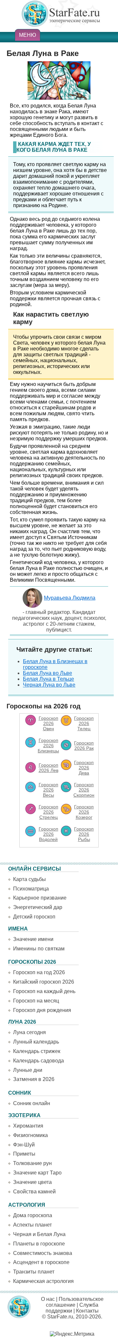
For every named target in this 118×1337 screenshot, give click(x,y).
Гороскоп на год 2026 (39, 972)
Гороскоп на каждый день (44, 991)
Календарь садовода (38, 1060)
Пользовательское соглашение (75, 1302)
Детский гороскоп (34, 916)
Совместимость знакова (42, 1253)
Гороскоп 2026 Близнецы (48, 745)
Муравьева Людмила (69, 598)
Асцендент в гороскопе (41, 1262)
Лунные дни (27, 1070)
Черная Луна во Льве (49, 685)
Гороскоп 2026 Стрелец (48, 812)
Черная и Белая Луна (39, 1234)
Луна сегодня (29, 1032)
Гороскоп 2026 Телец (84, 723)
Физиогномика (30, 1135)
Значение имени (33, 939)
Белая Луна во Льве (47, 673)
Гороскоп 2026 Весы (48, 790)
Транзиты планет (33, 1271)
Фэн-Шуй (24, 1144)
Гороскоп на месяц (36, 1000)
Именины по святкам (39, 948)
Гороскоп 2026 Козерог (84, 812)
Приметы (24, 1154)
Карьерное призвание (40, 898)
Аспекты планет (32, 1225)
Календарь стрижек (36, 1051)
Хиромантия (28, 1126)
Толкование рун (32, 1163)
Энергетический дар (37, 907)
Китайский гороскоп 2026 (43, 982)
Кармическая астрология (43, 1281)
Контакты (87, 1311)
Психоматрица (31, 888)
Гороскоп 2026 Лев (48, 767)
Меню (27, 35)
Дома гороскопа (32, 1215)
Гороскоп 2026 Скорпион (83, 790)
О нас (48, 1299)
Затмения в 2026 (33, 1079)
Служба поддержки (72, 1308)
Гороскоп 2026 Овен (48, 723)
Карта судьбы (29, 879)
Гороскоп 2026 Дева (84, 767)
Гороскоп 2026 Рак (84, 745)
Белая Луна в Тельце (48, 679)
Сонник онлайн (31, 1103)
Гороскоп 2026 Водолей (48, 834)
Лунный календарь (36, 1042)
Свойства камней (34, 1191)
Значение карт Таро (37, 1172)
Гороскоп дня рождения (42, 1010)
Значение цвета (32, 1182)
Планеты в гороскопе (39, 1243)
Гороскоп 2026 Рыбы (84, 834)
